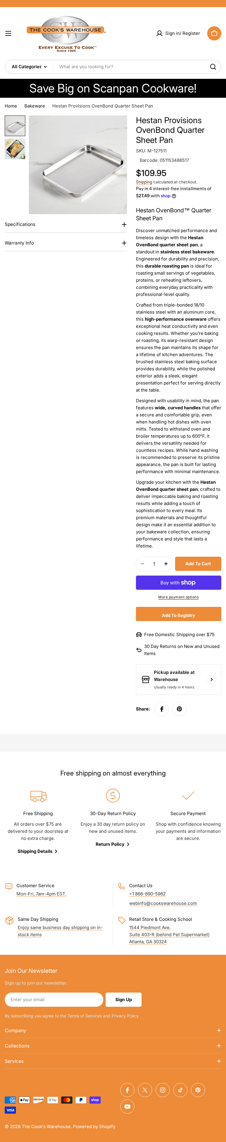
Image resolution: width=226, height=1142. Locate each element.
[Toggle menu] (8, 33)
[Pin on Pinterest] (179, 709)
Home (11, 106)
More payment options (178, 597)
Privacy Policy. (125, 1015)
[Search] (213, 66)
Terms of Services (84, 1015)
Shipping (144, 182)
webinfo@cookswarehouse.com (163, 903)
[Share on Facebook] (162, 709)
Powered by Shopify (94, 1126)
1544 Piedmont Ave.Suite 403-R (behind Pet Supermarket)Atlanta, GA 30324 (169, 934)
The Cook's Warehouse (46, 1126)
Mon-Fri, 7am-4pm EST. (41, 894)
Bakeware (34, 106)
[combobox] (113, 67)
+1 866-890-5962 (147, 894)
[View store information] (211, 679)
